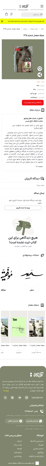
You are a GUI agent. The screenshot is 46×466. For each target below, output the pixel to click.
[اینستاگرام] (26, 397)
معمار (38, 82)
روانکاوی (41, 452)
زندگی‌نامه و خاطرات (36, 456)
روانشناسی (18, 456)
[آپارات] (12, 397)
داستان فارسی (38, 448)
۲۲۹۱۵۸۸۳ (29, 411)
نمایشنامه (18, 452)
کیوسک (41, 445)
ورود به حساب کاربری (23, 208)
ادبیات (19, 441)
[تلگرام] (19, 397)
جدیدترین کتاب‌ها (37, 441)
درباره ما (6, 391)
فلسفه (19, 448)
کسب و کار (18, 445)
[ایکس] (5, 397)
